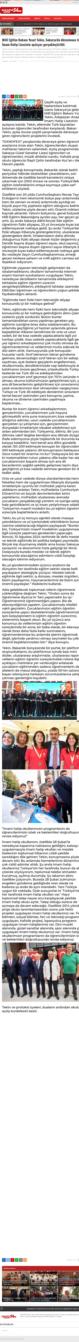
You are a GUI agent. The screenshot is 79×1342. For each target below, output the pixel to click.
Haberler (37, 18)
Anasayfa (5, 61)
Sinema (47, 18)
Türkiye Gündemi (24, 18)
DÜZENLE (5, 1331)
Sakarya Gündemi (8, 18)
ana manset (12, 61)
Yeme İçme (57, 18)
